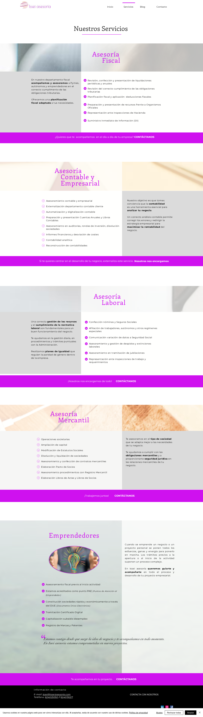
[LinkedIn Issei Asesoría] (162, 707)
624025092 (51, 697)
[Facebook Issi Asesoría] (171, 707)
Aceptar (190, 712)
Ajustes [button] (159, 712)
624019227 (67, 697)
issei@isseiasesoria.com (57, 694)
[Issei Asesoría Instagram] (166, 707)
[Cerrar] (199, 712)
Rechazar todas (174, 712)
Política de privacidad (138, 712)
